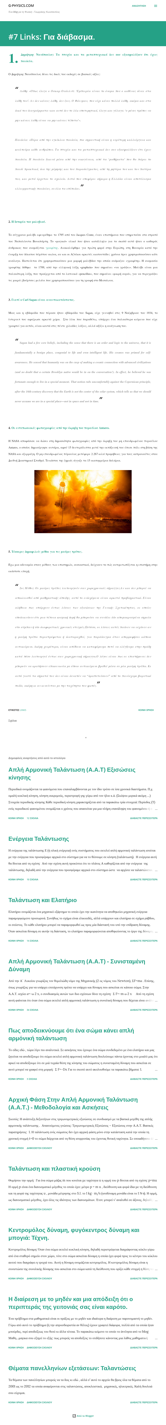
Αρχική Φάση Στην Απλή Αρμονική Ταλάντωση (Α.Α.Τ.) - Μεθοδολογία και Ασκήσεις (73, 1103)
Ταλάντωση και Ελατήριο (42, 900)
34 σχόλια (32, 1009)
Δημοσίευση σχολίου (39, 1148)
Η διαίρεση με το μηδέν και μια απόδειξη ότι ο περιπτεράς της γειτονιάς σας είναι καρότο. (70, 1303)
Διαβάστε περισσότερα (144, 818)
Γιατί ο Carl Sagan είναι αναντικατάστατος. (43, 300)
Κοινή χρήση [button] (146, 710)
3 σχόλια (32, 1078)
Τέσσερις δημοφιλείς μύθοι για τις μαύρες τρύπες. (47, 551)
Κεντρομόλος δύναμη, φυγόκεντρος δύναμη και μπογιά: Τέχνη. (73, 1234)
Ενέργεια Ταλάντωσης (38, 839)
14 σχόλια (32, 940)
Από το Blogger (85, 1415)
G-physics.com (21, 6)
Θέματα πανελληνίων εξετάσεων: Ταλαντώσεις (72, 1368)
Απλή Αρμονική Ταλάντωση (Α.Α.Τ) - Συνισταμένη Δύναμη (76, 965)
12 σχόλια (32, 818)
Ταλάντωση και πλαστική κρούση (54, 1168)
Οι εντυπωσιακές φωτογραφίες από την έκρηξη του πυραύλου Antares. (61, 428)
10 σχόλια (32, 879)
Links (23, 710)
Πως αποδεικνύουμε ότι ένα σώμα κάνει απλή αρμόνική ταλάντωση (71, 1034)
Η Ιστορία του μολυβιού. (29, 222)
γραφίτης (52, 248)
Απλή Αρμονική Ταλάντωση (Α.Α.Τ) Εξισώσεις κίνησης (72, 773)
